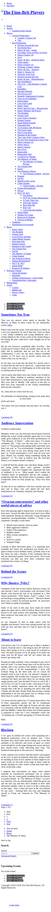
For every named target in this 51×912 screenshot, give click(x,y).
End (8, 824)
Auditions (16, 222)
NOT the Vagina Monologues (35, 198)
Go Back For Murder (26, 157)
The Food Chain (24, 130)
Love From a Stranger (26, 118)
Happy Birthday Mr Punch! (29, 111)
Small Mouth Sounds (26, 123)
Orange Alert (23, 115)
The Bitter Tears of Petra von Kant (32, 52)
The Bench (27, 195)
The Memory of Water (27, 159)
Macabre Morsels (24, 91)
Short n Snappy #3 (25, 142)
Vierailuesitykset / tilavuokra (24, 280)
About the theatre (19, 273)
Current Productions (20, 35)
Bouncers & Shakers (26, 217)
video (9, 325)
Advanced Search (8, 856)
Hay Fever (22, 149)
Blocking (7, 730)
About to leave (11, 639)
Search (4, 851)
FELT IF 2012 (23, 193)
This (19, 40)
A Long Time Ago (31, 200)
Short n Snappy (24, 147)
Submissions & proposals (23, 224)
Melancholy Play (24, 154)
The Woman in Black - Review (36, 174)
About (9, 285)
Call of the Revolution (32, 210)
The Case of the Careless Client (30, 137)
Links (14, 295)
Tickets (10, 28)
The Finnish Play (24, 166)
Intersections (22, 101)
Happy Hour (22, 106)
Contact (15, 287)
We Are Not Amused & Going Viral (32, 140)
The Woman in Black (26, 171)
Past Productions (19, 43)
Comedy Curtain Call (26, 38)
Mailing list (17, 290)
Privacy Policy (18, 292)
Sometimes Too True (15, 314)
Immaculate (22, 152)
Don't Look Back (24, 132)
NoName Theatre (14, 270)
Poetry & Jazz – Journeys (28, 69)
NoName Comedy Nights (28, 67)
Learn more (14, 905)
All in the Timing (30, 203)
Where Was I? (23, 144)
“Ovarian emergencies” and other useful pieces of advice (24, 503)
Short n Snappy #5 (25, 65)
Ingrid (20, 169)
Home (9, 3)
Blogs (9, 227)
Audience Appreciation (17, 423)
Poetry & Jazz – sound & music (30, 60)
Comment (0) (7, 417)
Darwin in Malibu (25, 220)
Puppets (20, 176)
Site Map (10, 6)
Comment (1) (7, 805)
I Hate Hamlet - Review (33, 186)
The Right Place (24, 48)
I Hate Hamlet (23, 183)
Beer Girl (27, 207)
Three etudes (22, 62)
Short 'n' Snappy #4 (25, 72)
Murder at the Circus (26, 181)
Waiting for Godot (25, 215)
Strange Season (24, 120)
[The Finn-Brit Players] (22, 12)
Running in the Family (27, 135)
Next (9, 821)
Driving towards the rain (27, 45)
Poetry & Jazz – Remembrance (30, 79)
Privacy (20, 191)
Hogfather (21, 89)
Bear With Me (29, 205)
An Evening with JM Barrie (29, 128)
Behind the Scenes (13, 571)
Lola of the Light (24, 103)
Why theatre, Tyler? (15, 583)
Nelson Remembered (26, 188)
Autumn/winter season (21, 31)
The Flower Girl (24, 94)
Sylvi (19, 57)
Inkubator (16, 275)
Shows (9, 33)
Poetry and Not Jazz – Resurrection (32, 108)
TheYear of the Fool (26, 74)
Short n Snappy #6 (25, 55)
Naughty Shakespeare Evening (30, 96)
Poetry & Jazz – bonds (27, 50)
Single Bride (22, 212)
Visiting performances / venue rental (27, 278)
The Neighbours (24, 81)
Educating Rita (23, 125)
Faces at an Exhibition (26, 98)
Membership (12, 283)
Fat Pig (20, 178)
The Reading (23, 113)
